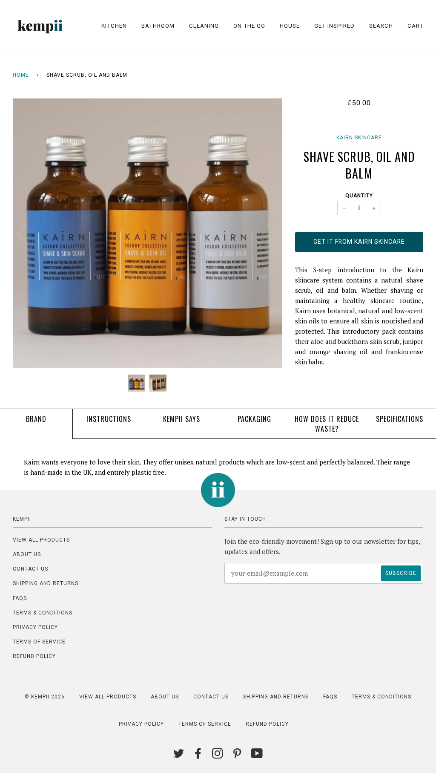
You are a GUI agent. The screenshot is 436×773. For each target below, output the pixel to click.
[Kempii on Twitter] (178, 756)
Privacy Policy (35, 627)
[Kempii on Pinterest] (237, 756)
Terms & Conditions (42, 613)
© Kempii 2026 (45, 697)
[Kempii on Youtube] (257, 756)
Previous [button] (27, 233)
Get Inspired (334, 26)
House (290, 26)
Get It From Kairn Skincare (359, 241)
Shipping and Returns (45, 583)
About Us (27, 554)
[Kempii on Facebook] (198, 756)
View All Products (41, 540)
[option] (147, 233)
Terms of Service (39, 642)
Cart (415, 26)
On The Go (249, 26)
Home (21, 75)
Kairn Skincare (359, 138)
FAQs (20, 598)
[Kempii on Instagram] (218, 756)
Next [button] (266, 233)
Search (381, 26)
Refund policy (34, 656)
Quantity (359, 196)
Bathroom (158, 26)
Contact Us (30, 569)
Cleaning (204, 26)
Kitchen (114, 26)
